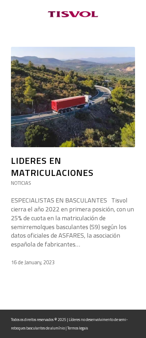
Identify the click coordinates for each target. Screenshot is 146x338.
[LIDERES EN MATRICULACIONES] (73, 97)
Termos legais (77, 328)
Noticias (21, 183)
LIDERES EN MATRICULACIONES (52, 166)
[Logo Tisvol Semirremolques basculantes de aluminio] (73, 14)
